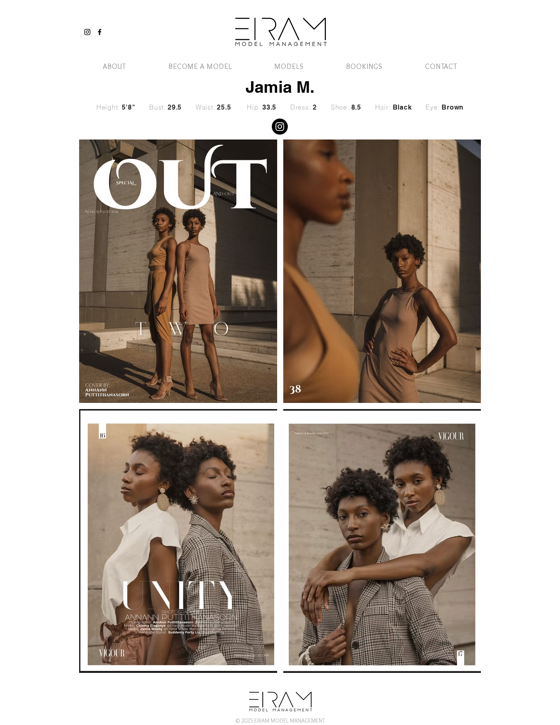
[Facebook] (100, 32)
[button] (457, 23)
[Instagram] (87, 32)
